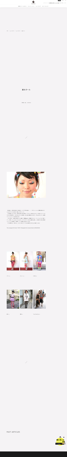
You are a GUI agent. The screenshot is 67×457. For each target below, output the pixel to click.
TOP (7, 30)
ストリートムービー (45, 6)
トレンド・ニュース (31, 6)
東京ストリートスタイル (22, 6)
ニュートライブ (38, 6)
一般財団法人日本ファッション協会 (54, 2)
